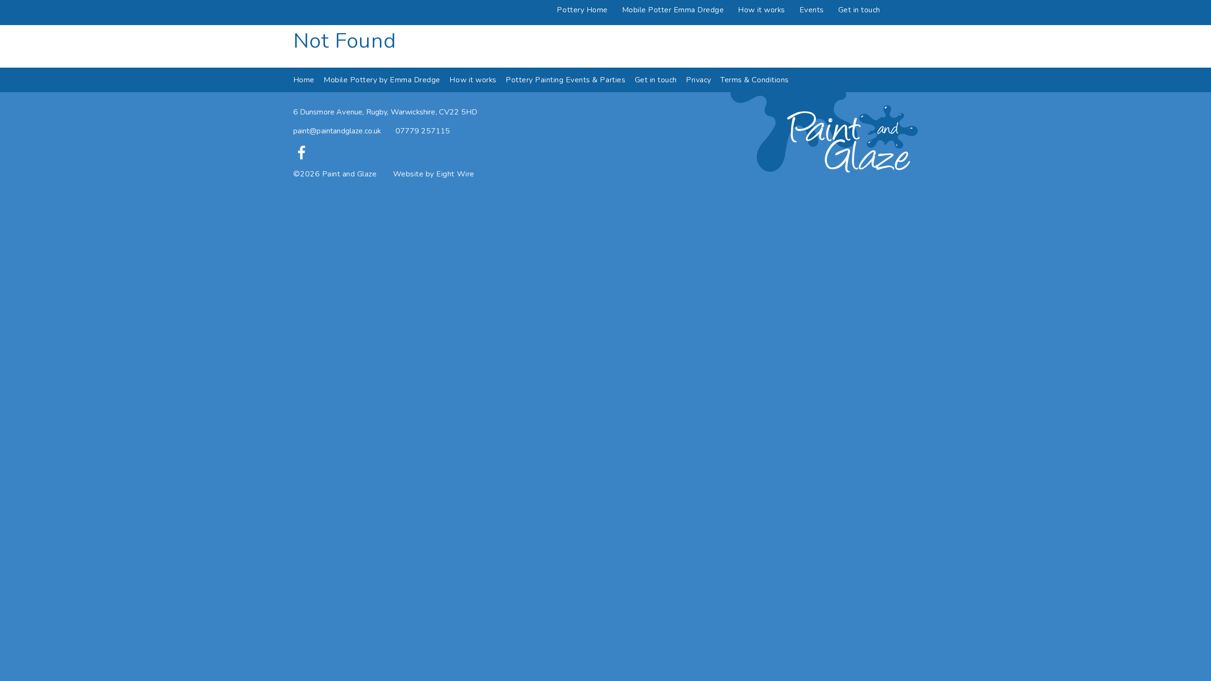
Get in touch (859, 10)
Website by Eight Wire (433, 174)
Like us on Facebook (301, 152)
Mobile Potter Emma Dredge (673, 10)
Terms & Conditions (754, 80)
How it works (761, 10)
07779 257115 (422, 131)
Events (811, 10)
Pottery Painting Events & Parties (565, 80)
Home (304, 80)
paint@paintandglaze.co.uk (337, 131)
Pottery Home (582, 10)
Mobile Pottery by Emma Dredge (382, 80)
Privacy (698, 80)
